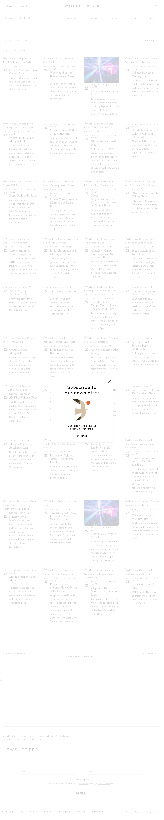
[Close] (109, 382)
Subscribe (82, 436)
